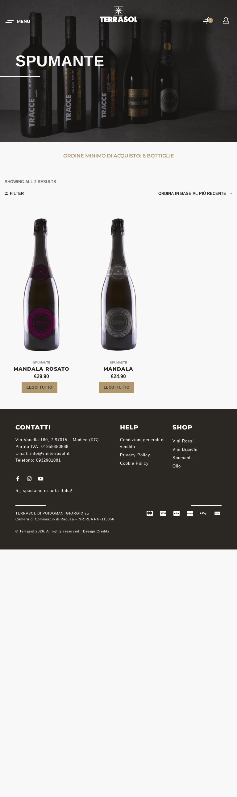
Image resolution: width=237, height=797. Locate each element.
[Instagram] (29, 478)
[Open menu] (18, 21)
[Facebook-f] (17, 478)
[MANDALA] (118, 284)
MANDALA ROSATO (41, 369)
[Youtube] (40, 478)
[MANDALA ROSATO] (41, 284)
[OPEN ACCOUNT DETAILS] (225, 20)
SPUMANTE (41, 362)
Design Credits (96, 531)
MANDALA (118, 369)
